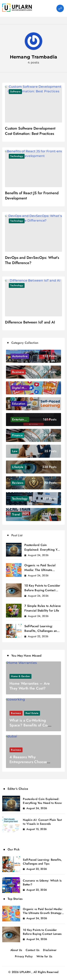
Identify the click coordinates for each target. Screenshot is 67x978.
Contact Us (32, 950)
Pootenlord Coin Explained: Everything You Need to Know (42, 549)
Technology (16, 156)
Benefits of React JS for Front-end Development (32, 195)
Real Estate (32, 713)
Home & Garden (20, 676)
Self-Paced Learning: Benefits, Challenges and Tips (41, 631)
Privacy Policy (24, 956)
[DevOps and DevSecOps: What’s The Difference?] (33, 233)
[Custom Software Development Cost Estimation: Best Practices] (33, 104)
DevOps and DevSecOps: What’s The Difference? (32, 260)
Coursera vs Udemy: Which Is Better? (42, 883)
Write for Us (44, 956)
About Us (16, 950)
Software (15, 91)
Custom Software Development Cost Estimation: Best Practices (30, 131)
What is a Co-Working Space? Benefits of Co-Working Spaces (28, 725)
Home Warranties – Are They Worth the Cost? (29, 686)
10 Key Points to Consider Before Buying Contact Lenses (42, 590)
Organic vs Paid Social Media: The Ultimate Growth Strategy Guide (40, 570)
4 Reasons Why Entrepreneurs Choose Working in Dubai (28, 761)
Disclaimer (50, 950)
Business (16, 713)
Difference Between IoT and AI (30, 322)
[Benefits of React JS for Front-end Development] (33, 168)
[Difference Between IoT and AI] (33, 297)
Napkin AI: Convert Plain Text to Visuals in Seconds (42, 822)
